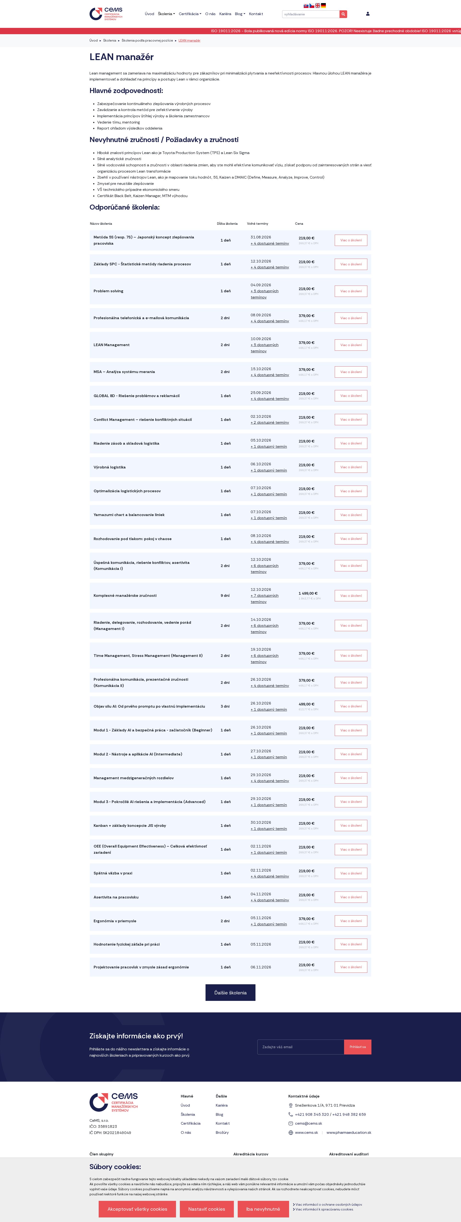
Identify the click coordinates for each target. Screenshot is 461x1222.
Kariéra (222, 1105)
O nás (186, 1132)
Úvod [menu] (149, 13)
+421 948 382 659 (349, 1114)
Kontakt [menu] (256, 13)
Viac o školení (351, 240)
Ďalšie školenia (230, 993)
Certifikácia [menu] (189, 13)
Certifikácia (190, 1123)
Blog (219, 1114)
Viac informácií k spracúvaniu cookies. (324, 1209)
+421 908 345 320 (312, 1114)
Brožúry (222, 1132)
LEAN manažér (189, 40)
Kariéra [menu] (225, 13)
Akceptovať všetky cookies (137, 1209)
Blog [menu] (239, 13)
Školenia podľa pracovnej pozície (147, 40)
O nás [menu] (210, 13)
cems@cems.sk (308, 1123)
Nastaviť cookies (206, 1209)
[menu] (367, 14)
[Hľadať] (343, 14)
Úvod (94, 40)
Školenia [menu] (165, 13)
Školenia (109, 40)
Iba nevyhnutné (263, 1209)
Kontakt (223, 1123)
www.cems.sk (306, 1132)
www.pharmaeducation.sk (349, 1132)
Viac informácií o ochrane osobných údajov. (328, 1205)
